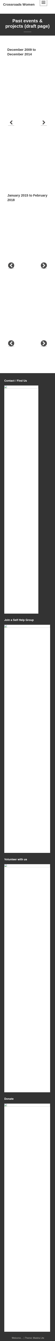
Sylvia (20, 287)
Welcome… (17, 1337)
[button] (11, 122)
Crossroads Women (19, 4)
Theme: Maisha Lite (34, 1337)
